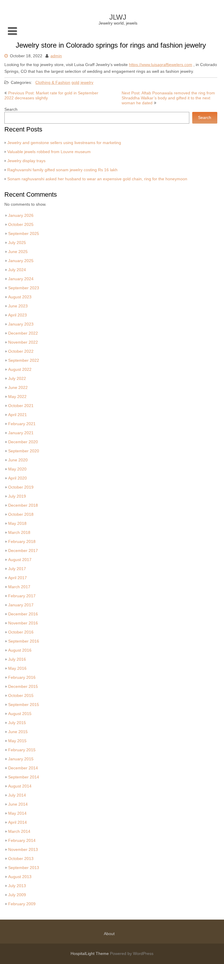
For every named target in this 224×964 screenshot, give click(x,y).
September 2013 (23, 867)
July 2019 (17, 496)
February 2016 (22, 677)
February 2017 (22, 595)
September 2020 (23, 451)
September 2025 (23, 233)
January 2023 (21, 324)
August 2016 (20, 650)
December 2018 (23, 505)
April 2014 (17, 822)
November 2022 (23, 342)
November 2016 (23, 623)
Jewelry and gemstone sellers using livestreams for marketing (64, 142)
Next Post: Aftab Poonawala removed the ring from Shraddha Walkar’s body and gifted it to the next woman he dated (168, 98)
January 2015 (21, 759)
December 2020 (23, 441)
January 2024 (21, 278)
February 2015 (22, 749)
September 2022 (23, 360)
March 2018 (19, 532)
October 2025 (21, 224)
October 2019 (21, 487)
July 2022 (17, 378)
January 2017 (21, 605)
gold (75, 82)
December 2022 (23, 333)
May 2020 (17, 469)
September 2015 (23, 704)
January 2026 (21, 215)
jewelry (86, 82)
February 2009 (22, 903)
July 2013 (17, 885)
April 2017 (17, 577)
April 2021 (17, 414)
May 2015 (17, 740)
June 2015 (18, 731)
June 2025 (18, 251)
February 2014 (22, 840)
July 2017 (17, 568)
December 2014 (23, 768)
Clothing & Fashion (52, 82)
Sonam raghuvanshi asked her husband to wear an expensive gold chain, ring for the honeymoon (97, 178)
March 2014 (19, 831)
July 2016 (17, 659)
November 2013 (23, 849)
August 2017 (20, 559)
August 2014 (20, 786)
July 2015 (17, 722)
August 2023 (20, 297)
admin (56, 55)
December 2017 (23, 550)
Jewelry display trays (26, 160)
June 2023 (18, 306)
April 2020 (17, 478)
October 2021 (21, 405)
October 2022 (21, 351)
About (109, 933)
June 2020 (18, 460)
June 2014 (18, 804)
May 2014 (17, 813)
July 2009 (17, 894)
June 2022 (18, 387)
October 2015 (21, 695)
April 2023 (17, 315)
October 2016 (21, 632)
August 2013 (20, 876)
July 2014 (17, 795)
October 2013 (21, 858)
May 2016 (17, 668)
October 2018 (21, 514)
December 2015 (23, 686)
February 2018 (22, 541)
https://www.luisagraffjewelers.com (160, 64)
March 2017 (19, 586)
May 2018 (17, 523)
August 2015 (20, 713)
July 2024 (17, 269)
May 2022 (17, 396)
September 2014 (23, 777)
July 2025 (17, 242)
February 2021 (22, 423)
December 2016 (23, 614)
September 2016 (23, 641)
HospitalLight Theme (90, 953)
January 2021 (21, 432)
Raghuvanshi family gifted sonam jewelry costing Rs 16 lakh (62, 169)
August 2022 (20, 369)
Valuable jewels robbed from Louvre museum (49, 151)
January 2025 (21, 260)
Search (11, 109)
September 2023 (23, 287)
